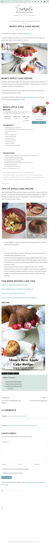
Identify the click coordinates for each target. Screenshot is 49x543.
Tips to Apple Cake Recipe (13, 384)
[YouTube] (44, 1)
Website (36, 464)
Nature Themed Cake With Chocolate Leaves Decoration (19, 297)
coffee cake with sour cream (31, 97)
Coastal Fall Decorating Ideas (38, 399)
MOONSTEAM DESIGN (35, 541)
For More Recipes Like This (14, 386)
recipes (23, 21)
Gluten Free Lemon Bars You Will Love (13, 293)
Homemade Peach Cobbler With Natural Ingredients (23, 425)
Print (38, 122)
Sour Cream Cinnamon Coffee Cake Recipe (15, 284)
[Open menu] (3, 2)
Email (20, 464)
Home (18, 21)
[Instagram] (38, 1)
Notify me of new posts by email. (13, 473)
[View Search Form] (48, 1)
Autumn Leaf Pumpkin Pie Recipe (17, 416)
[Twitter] (35, 1)
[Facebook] (32, 1)
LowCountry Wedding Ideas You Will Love (11, 400)
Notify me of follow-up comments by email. (16, 469)
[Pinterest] (41, 1)
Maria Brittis (19, 29)
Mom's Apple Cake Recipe (13, 381)
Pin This (10, 388)
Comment (5, 442)
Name (4, 464)
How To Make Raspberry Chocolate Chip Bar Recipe (17, 289)
